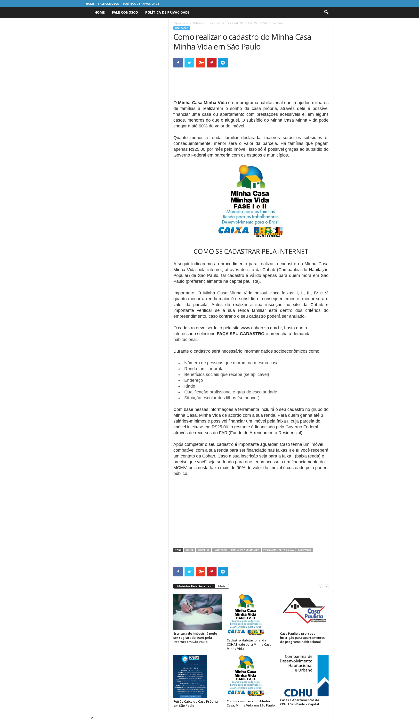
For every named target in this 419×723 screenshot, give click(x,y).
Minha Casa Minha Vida (245, 549)
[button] (326, 12)
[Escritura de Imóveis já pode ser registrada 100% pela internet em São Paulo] (197, 612)
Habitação (198, 23)
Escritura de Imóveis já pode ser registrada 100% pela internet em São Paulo (195, 637)
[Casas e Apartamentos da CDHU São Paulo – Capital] (304, 676)
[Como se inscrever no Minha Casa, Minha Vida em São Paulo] (251, 676)
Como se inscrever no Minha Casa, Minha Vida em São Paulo (251, 703)
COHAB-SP (204, 549)
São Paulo (304, 549)
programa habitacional (278, 549)
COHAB (189, 549)
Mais (221, 586)
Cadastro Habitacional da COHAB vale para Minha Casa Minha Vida (249, 644)
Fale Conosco (108, 3)
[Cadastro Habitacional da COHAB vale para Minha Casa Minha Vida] (251, 615)
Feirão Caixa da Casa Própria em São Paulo (195, 703)
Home (90, 3)
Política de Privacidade (141, 3)
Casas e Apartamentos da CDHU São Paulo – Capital (299, 702)
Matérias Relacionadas (194, 586)
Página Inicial (180, 23)
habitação (220, 549)
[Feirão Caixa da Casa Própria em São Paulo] (197, 676)
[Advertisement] (251, 87)
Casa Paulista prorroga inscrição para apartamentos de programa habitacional (302, 637)
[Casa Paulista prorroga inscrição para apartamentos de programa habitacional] (304, 612)
